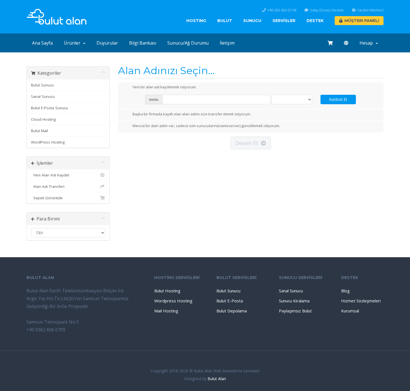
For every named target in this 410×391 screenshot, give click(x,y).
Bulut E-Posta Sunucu (49, 107)
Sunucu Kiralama (294, 300)
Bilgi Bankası (142, 43)
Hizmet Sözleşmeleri (361, 300)
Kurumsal (350, 311)
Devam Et (248, 143)
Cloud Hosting (43, 119)
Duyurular (107, 43)
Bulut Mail (39, 130)
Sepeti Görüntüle (47, 197)
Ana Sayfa (42, 43)
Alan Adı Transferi (47, 186)
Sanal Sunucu (43, 96)
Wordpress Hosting (173, 300)
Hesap (367, 43)
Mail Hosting (166, 311)
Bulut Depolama (231, 311)
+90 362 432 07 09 (281, 10)
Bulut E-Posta (229, 300)
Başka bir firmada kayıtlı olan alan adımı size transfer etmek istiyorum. (191, 113)
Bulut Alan (217, 378)
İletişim (227, 43)
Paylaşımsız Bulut (295, 311)
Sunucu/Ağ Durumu (188, 43)
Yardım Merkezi (370, 10)
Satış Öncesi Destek (327, 10)
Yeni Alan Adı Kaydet (50, 175)
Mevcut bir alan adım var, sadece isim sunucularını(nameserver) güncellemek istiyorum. (206, 125)
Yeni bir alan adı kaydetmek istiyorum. (164, 87)
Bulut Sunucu (42, 85)
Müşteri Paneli (361, 20)
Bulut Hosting (167, 290)
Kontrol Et (338, 99)
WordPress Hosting (48, 142)
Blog (345, 290)
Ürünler (73, 43)
